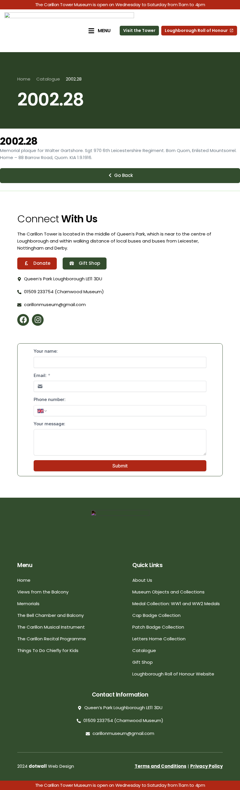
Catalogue (144, 650)
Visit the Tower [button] (139, 30)
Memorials (28, 603)
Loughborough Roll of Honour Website (173, 674)
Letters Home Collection (159, 639)
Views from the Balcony (42, 592)
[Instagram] (38, 320)
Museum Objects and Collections (168, 592)
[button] (120, 175)
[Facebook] (23, 320)
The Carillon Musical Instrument (51, 627)
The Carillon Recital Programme (51, 639)
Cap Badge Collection (156, 615)
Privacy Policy (206, 766)
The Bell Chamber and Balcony (50, 615)
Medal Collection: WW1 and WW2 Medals (176, 603)
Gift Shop (142, 662)
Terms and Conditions (160, 766)
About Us (142, 580)
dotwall (38, 766)
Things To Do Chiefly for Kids (47, 650)
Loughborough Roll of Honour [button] (196, 30)
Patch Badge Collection (158, 627)
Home (23, 580)
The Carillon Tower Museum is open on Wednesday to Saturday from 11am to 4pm (120, 4)
